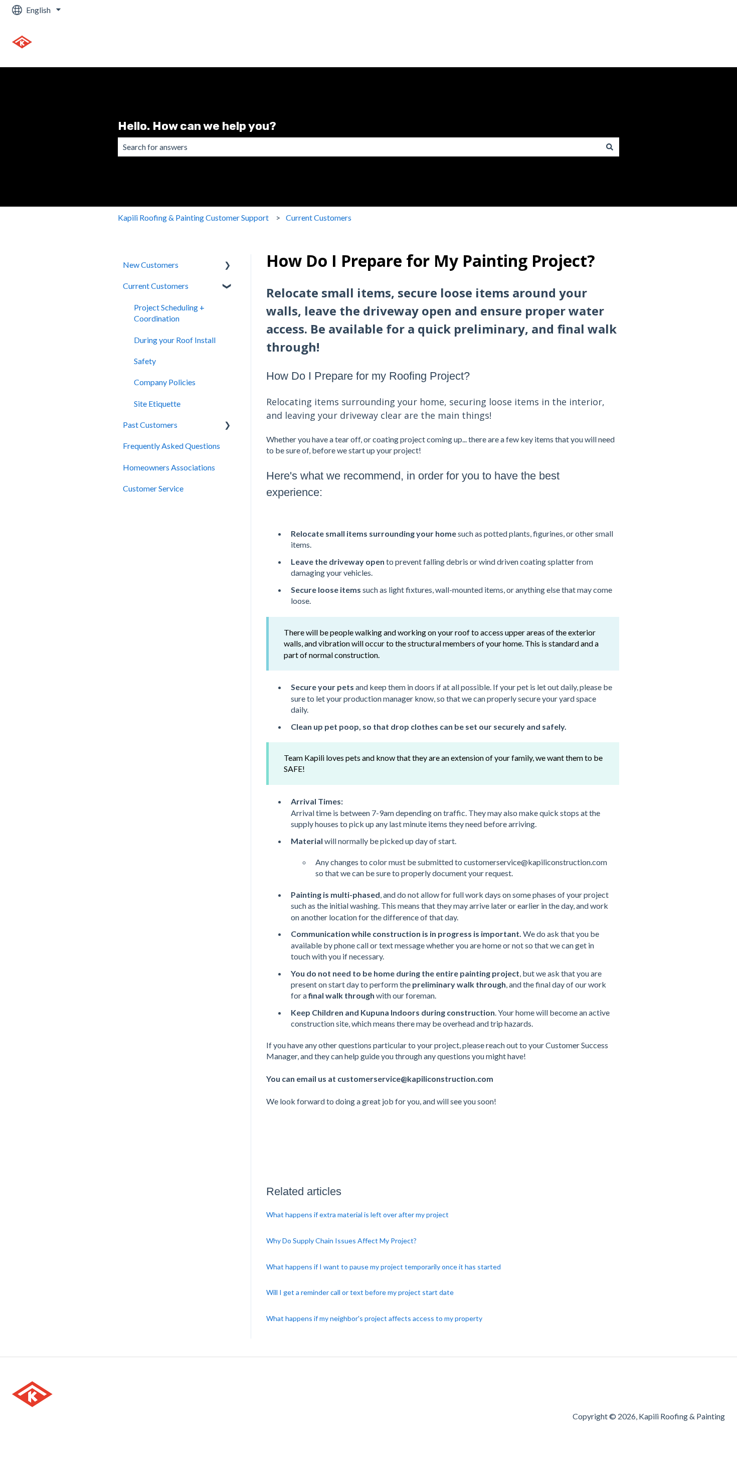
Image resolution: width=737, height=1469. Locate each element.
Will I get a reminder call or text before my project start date (360, 1292)
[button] (228, 265)
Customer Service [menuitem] (153, 488)
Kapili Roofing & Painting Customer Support (193, 217)
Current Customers (318, 217)
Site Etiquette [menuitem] (157, 403)
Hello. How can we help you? (197, 126)
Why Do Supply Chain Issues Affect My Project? (341, 1240)
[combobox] (359, 146)
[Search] (609, 146)
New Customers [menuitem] (150, 264)
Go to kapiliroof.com (679, 43)
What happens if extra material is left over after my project (357, 1214)
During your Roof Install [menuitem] (175, 340)
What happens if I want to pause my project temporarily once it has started (383, 1266)
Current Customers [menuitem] (156, 285)
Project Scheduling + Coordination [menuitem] (169, 312)
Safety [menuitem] (145, 361)
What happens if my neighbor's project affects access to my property (374, 1318)
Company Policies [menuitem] (165, 382)
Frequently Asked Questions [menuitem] (171, 445)
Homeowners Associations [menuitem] (169, 467)
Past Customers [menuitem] (150, 424)
